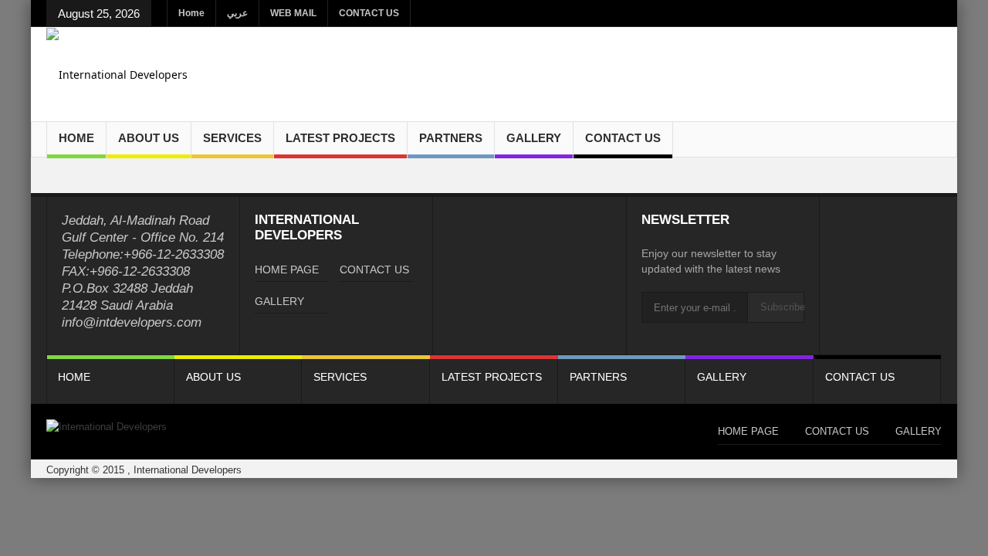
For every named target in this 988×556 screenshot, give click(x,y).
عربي (237, 13)
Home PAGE (287, 269)
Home (191, 13)
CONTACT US (369, 13)
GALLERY (533, 137)
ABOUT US (148, 137)
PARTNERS (450, 137)
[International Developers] (117, 73)
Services (232, 137)
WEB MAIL (293, 13)
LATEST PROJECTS (340, 137)
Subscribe (782, 307)
